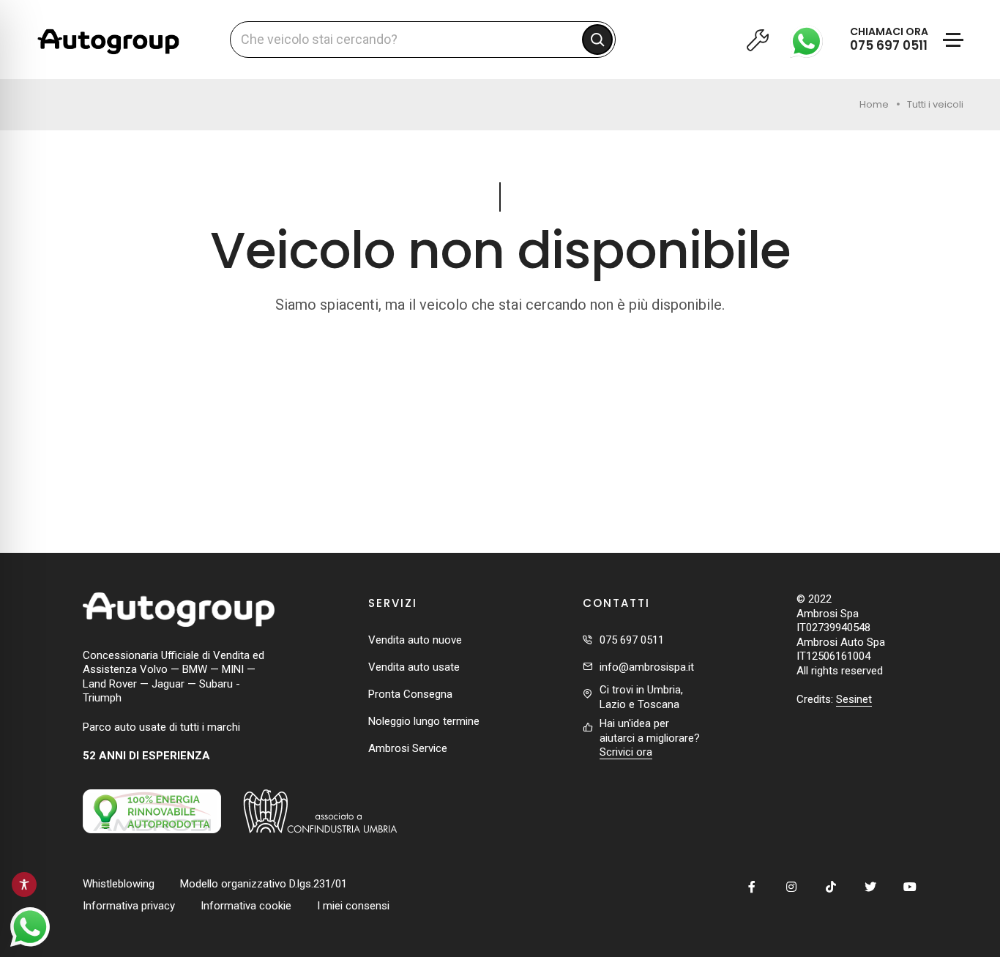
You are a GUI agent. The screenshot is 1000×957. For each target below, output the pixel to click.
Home (874, 104)
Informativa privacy (129, 905)
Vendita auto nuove (415, 640)
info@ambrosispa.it (647, 667)
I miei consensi (353, 905)
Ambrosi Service (407, 748)
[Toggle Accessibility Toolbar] (24, 884)
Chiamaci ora (889, 39)
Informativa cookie (246, 905)
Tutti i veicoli (935, 104)
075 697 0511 (632, 640)
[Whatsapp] (810, 39)
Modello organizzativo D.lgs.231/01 (263, 883)
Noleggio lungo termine (424, 721)
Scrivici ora (626, 752)
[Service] (757, 40)
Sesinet (854, 699)
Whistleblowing (118, 883)
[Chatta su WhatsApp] (30, 927)
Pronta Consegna (410, 694)
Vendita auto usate (414, 667)
